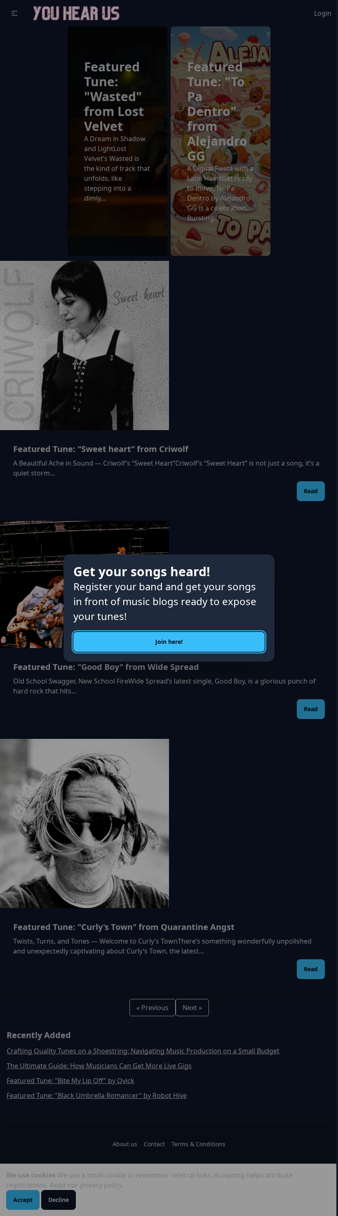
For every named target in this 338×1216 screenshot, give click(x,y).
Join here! (169, 642)
